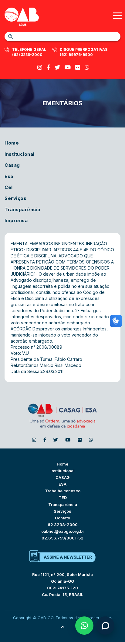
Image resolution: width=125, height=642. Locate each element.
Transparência (22, 209)
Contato (62, 517)
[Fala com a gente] (105, 625)
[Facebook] (48, 67)
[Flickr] (77, 67)
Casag (12, 165)
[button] (84, 625)
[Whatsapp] (87, 67)
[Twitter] (57, 67)
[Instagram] (39, 67)
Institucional (20, 154)
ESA (62, 484)
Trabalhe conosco (62, 490)
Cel (9, 187)
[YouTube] (68, 67)
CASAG (62, 477)
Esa (9, 176)
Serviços (15, 198)
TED (63, 497)
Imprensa (16, 220)
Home (12, 143)
